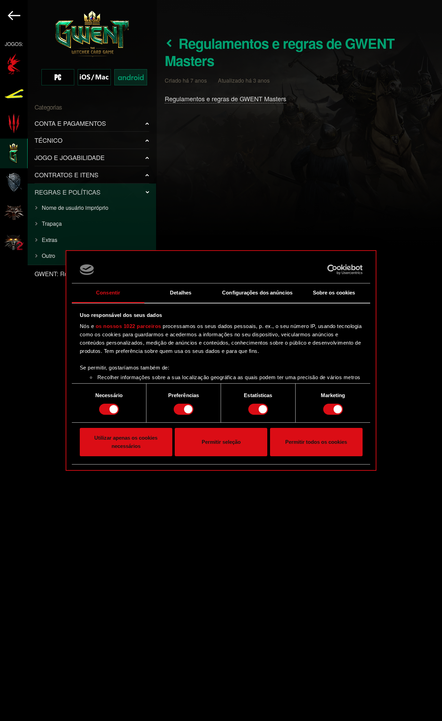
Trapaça (52, 223)
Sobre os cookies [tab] (334, 293)
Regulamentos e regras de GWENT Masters (225, 98)
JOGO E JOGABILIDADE (70, 157)
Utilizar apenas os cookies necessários (125, 442)
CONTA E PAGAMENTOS (70, 123)
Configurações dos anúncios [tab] (257, 293)
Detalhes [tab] (180, 293)
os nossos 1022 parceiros (128, 326)
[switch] (183, 409)
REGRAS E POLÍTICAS (67, 191)
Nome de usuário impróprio (75, 208)
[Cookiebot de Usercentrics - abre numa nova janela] (332, 269)
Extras (49, 240)
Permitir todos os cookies (316, 442)
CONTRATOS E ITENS (66, 174)
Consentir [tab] (108, 293)
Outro (48, 256)
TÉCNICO (49, 139)
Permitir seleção (221, 442)
